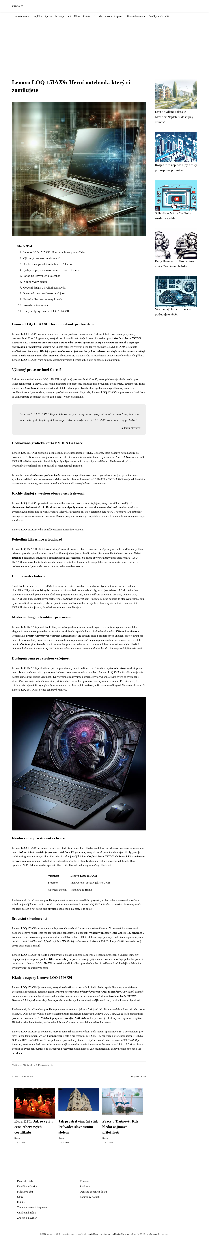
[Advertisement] (104, 41)
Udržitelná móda (136, 16)
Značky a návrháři (159, 16)
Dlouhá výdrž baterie (35, 281)
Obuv (77, 16)
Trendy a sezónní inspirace (109, 16)
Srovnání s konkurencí (36, 305)
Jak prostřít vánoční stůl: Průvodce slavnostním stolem (78, 1126)
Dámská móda (21, 16)
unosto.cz (17, 5)
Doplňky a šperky (42, 16)
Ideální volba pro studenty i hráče (42, 299)
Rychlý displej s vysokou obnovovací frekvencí (51, 270)
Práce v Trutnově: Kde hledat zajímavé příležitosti (120, 1126)
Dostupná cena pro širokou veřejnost (44, 293)
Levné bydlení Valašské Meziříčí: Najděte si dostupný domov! (174, 117)
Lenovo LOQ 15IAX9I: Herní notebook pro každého (54, 252)
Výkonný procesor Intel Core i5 (41, 258)
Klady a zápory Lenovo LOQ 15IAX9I (46, 311)
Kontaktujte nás (45, 1065)
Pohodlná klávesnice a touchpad (41, 275)
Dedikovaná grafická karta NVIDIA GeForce (49, 264)
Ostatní (87, 16)
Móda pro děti (63, 16)
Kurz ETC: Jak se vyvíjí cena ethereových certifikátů (33, 1126)
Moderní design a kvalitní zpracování (44, 287)
